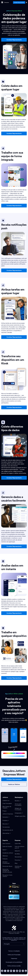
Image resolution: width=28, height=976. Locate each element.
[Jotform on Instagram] (23, 971)
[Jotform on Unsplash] (26, 971)
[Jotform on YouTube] (20, 971)
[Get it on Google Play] (14, 886)
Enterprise (6, 2)
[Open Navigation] (26, 2)
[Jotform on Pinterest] (17, 971)
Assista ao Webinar (14, 784)
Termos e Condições (14, 951)
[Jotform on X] (5, 971)
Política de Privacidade (14, 954)
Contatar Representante (19, 2)
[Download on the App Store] (14, 891)
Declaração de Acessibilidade (14, 962)
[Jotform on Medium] (11, 971)
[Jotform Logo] (2, 2)
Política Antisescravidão (14, 966)
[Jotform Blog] (14, 971)
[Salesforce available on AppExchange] (14, 896)
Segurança (14, 958)
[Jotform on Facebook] (2, 971)
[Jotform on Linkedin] (8, 971)
